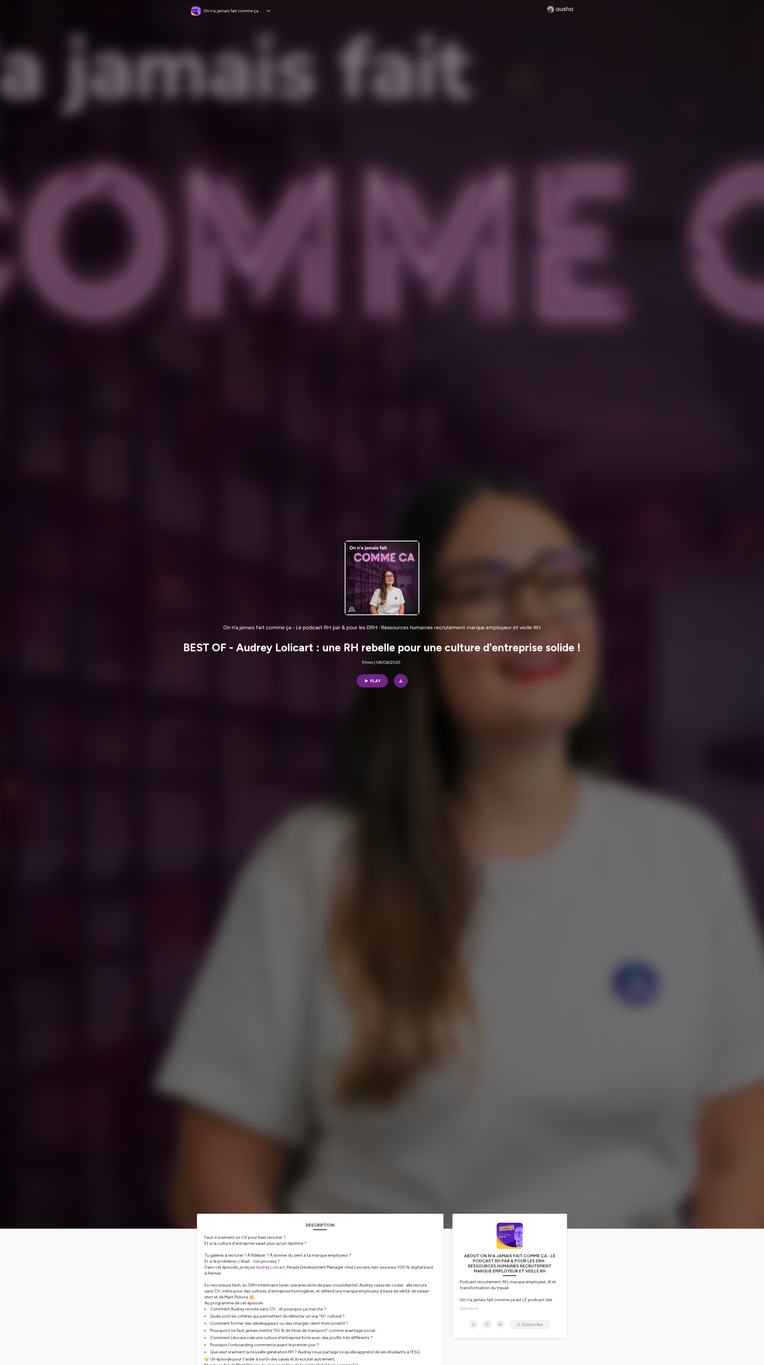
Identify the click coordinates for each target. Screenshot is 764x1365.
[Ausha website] (560, 9)
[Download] (401, 681)
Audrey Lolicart (270, 1267)
